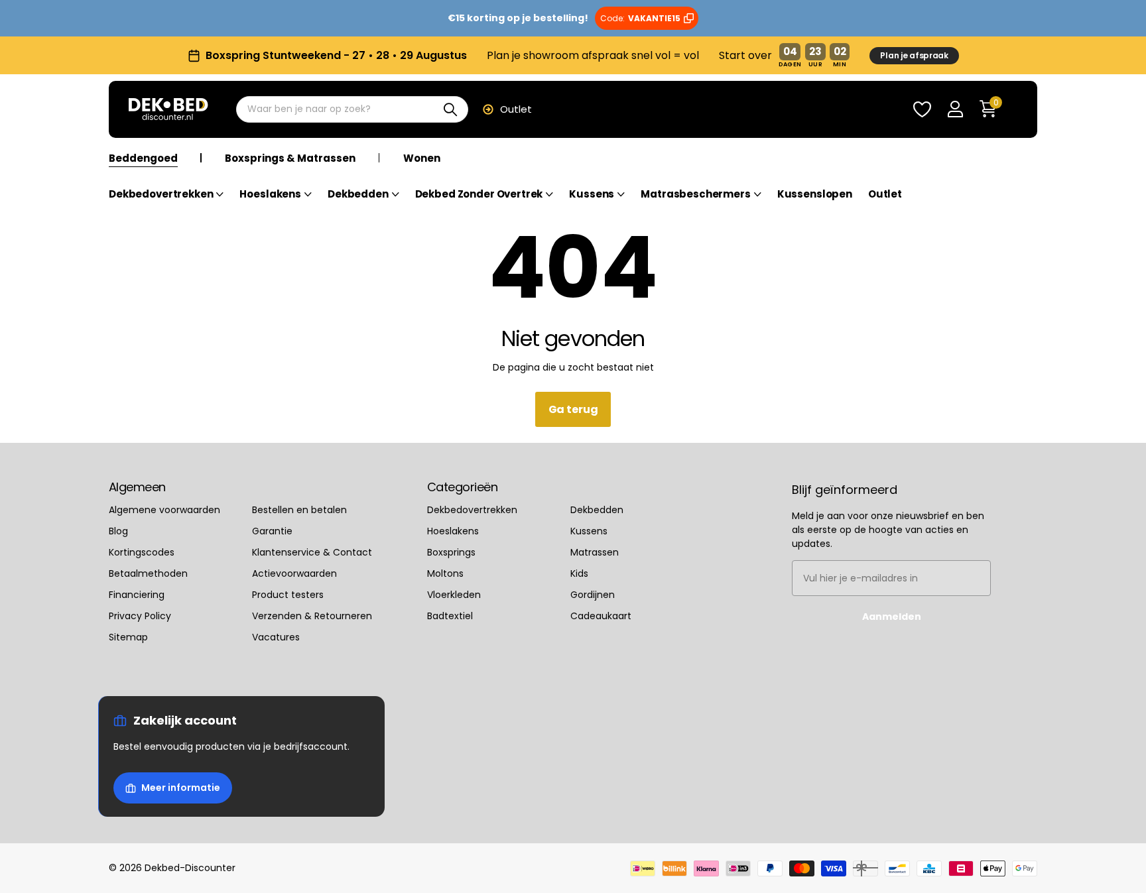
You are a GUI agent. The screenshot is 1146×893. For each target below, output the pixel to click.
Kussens (591, 195)
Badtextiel (450, 616)
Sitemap (128, 637)
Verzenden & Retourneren (312, 616)
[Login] (955, 110)
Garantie (272, 531)
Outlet (516, 109)
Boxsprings (451, 552)
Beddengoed (143, 159)
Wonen (421, 159)
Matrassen (594, 552)
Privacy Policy (140, 616)
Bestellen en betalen (299, 509)
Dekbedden (358, 195)
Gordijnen (592, 594)
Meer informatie (180, 787)
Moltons (445, 573)
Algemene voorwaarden (164, 509)
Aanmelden (891, 616)
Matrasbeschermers (695, 195)
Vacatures (276, 637)
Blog (118, 531)
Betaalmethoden (148, 573)
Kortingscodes (141, 552)
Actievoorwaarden (294, 573)
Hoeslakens (270, 195)
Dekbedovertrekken (161, 195)
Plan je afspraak (914, 55)
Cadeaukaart (600, 616)
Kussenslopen (814, 195)
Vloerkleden (454, 594)
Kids (579, 573)
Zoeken (450, 109)
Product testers (288, 594)
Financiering (136, 594)
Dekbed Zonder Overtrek (479, 195)
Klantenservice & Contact (312, 552)
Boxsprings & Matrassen (290, 159)
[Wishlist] (922, 110)
